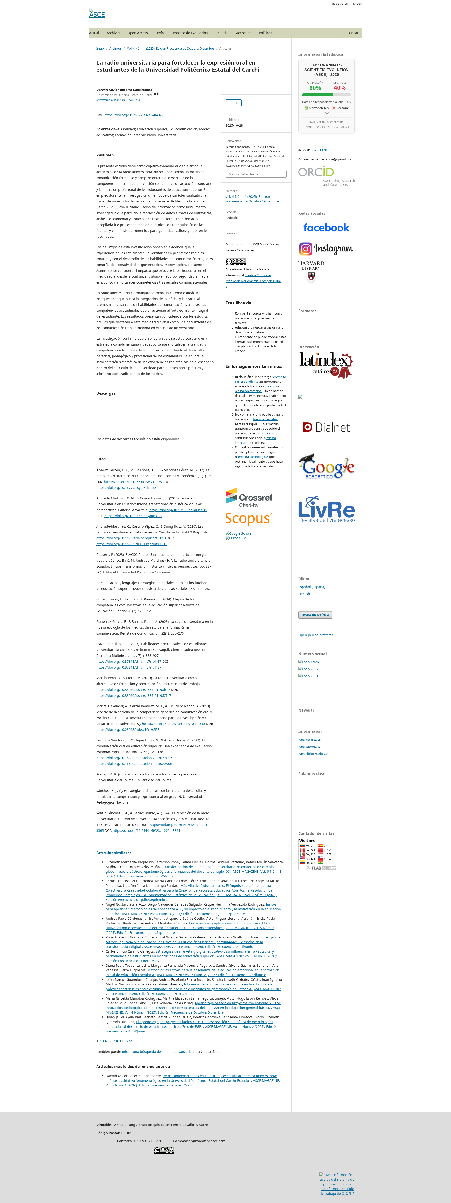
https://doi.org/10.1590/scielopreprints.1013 (131, 538)
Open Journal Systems (315, 635)
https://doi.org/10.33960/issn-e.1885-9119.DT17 (133, 695)
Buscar (353, 33)
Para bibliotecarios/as (313, 753)
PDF (235, 103)
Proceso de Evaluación (190, 33)
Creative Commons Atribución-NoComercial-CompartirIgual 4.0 (253, 281)
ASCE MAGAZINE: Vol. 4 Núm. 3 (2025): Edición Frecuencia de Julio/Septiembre (183, 913)
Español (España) (311, 586)
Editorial (222, 33)
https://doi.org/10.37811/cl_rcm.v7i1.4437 (128, 661)
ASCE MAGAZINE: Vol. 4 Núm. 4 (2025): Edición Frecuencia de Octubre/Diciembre (193, 1010)
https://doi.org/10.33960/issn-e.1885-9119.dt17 (133, 689)
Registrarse (340, 3)
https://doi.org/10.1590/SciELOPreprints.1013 (131, 544)
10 (123, 1041)
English (304, 594)
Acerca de (244, 33)
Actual (94, 33)
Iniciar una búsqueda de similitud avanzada (157, 1051)
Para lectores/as (309, 739)
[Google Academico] (326, 487)
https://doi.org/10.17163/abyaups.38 (178, 510)
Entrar (357, 3)
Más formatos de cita (243, 174)
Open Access (138, 33)
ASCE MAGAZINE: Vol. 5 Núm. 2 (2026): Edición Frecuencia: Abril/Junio (198, 946)
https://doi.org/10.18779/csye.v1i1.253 (134, 481)
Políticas (265, 33)
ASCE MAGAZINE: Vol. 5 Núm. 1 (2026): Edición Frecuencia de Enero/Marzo (193, 991)
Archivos (113, 33)
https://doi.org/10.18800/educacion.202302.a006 (134, 757)
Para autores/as (309, 746)
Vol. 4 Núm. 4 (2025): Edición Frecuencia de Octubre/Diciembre (170, 48)
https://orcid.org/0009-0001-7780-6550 (118, 99)
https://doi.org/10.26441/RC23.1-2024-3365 (146, 830)
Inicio (100, 48)
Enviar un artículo (315, 615)
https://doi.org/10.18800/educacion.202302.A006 (134, 763)
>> (131, 1041)
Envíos (160, 33)
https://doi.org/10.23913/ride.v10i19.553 (173, 723)
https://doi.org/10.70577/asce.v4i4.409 (134, 115)
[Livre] (326, 522)
